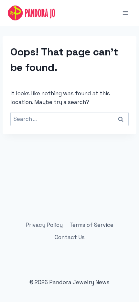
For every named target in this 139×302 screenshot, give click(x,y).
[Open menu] (125, 13)
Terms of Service (91, 224)
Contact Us (70, 237)
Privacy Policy (44, 224)
